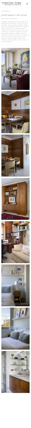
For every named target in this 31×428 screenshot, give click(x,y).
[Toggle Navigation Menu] (27, 3)
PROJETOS (6, 11)
